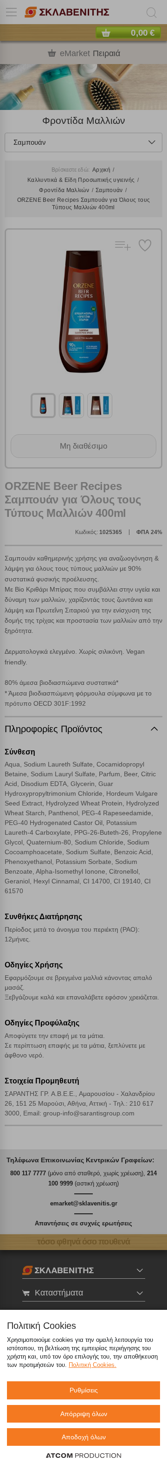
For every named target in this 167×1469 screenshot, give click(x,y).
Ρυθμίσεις (84, 1390)
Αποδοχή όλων (84, 1437)
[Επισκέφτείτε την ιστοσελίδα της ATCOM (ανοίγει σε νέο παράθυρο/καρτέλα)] (83, 1456)
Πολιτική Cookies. (92, 1364)
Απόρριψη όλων (83, 1413)
